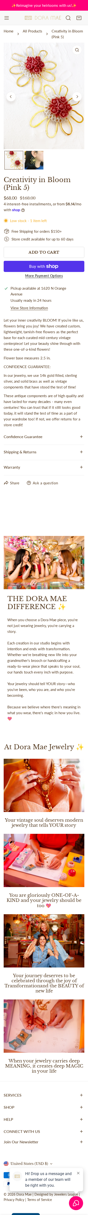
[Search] (68, 18)
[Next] (77, 96)
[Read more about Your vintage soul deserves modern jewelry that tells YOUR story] (44, 785)
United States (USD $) (29, 1163)
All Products (32, 31)
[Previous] (11, 96)
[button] (79, 18)
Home (8, 31)
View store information (29, 308)
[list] (44, 96)
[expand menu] (7, 18)
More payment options (44, 276)
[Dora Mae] (43, 18)
